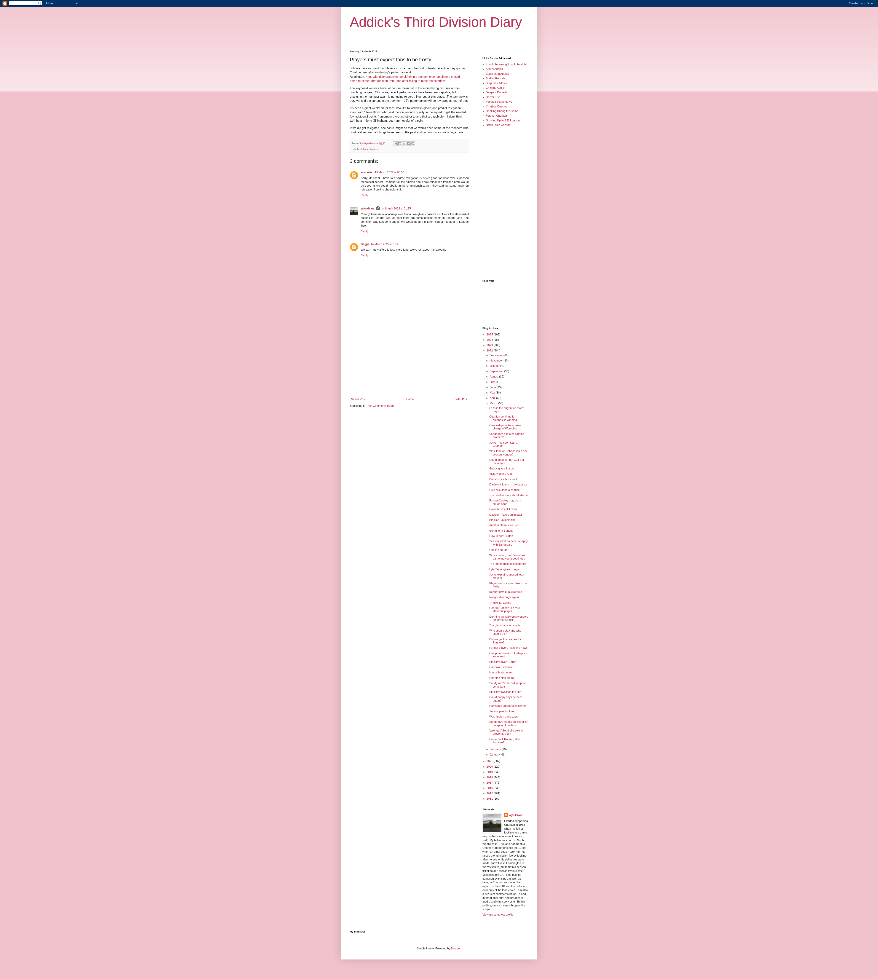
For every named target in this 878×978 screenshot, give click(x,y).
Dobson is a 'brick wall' (503, 479)
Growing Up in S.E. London (503, 120)
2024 (490, 339)
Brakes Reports (495, 78)
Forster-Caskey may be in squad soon (505, 502)
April (493, 398)
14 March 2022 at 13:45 (385, 244)
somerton (367, 172)
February (496, 749)
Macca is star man (500, 672)
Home (410, 399)
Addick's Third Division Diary (436, 22)
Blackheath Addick (497, 73)
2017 (490, 782)
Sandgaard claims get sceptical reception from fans (508, 723)
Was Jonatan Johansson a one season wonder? (508, 453)
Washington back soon (503, 716)
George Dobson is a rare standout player (504, 609)
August (494, 376)
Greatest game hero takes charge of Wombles (505, 427)
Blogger (455, 948)
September (497, 371)
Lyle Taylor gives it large (504, 569)
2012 (490, 793)
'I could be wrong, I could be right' (506, 64)
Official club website (498, 125)
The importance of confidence (507, 563)
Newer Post (358, 399)
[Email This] (395, 143)
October (495, 365)
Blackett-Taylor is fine (502, 520)
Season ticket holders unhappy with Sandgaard (508, 543)
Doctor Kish (493, 97)
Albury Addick (494, 69)
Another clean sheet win (504, 525)
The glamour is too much (504, 625)
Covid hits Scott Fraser (503, 509)
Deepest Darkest (496, 92)
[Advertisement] (409, 360)
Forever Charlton (496, 115)
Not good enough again (504, 597)
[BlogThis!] (399, 143)
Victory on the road (501, 473)
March (494, 403)
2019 (490, 772)
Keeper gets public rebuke (505, 592)
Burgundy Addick (496, 83)
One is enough (498, 550)
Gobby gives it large (501, 468)
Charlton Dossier (496, 106)
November (496, 360)
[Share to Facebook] (408, 143)
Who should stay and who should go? (505, 632)
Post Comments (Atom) (381, 405)
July (492, 382)
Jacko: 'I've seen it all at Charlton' (503, 444)
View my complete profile (498, 914)
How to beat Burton (501, 536)
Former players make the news (508, 647)
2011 (490, 798)
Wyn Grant (368, 208)
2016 (490, 788)
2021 (490, 761)
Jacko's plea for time (501, 711)
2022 (490, 350)
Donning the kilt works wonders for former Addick (508, 618)
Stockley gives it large (502, 662)
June (493, 387)
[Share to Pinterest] (412, 143)
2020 (490, 766)
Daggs (365, 244)
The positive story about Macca (508, 495)
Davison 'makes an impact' (505, 514)
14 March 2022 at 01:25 (396, 208)
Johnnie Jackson (369, 149)
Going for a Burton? (501, 530)
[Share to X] (404, 143)
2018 (490, 777)
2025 (490, 334)
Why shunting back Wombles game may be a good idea (507, 557)
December (496, 355)
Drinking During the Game (502, 111)
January (495, 754)
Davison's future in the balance (508, 484)
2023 (490, 345)
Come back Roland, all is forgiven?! (504, 741)
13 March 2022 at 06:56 (389, 172)
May (493, 392)
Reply (364, 195)
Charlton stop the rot (501, 678)
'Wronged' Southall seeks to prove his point (506, 732)
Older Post (461, 399)
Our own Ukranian (500, 667)
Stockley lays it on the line (505, 692)
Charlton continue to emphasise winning (503, 418)
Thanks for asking (500, 602)
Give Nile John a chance (504, 490)
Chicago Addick (495, 87)
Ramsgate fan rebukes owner (507, 705)
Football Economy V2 (499, 101)
